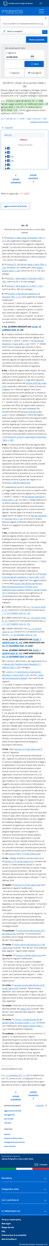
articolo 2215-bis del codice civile (19, 861)
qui (42, 23)
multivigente (35, 72)
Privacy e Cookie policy (11, 1219)
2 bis (12, 156)
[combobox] (24, 31)
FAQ (3, 1231)
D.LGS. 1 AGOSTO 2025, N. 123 (21, 641)
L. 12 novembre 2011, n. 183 (16, 1075)
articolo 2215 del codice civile (28, 749)
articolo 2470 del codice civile (28, 884)
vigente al (12, 52)
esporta (7, 1134)
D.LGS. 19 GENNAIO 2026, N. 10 (21, 328)
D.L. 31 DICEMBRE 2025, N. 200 (16, 645)
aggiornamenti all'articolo (15, 206)
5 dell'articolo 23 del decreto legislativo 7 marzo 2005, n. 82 (21, 673)
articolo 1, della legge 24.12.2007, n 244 (24, 286)
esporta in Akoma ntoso (13, 1138)
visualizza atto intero (39, 121)
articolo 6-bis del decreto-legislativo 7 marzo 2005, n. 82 (24, 575)
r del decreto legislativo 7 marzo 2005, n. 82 (23, 342)
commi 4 (10, 671)
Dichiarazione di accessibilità (14, 1235)
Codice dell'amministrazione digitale (23, 676)
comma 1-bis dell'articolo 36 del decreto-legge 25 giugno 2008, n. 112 (22, 1021)
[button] (32, 57)
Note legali (6, 1223)
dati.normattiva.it (9, 1239)
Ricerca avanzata (36, 39)
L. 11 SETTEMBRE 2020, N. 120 (16, 613)
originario (15, 72)
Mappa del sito (8, 1227)
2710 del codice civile (31, 853)
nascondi (9, 127)
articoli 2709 (13, 853)
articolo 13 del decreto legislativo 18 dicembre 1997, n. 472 (21, 295)
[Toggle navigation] (41, 11)
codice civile (25, 1008)
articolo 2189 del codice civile (17, 482)
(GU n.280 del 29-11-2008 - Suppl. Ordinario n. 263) (24, 118)
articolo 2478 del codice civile (28, 955)
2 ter (12, 160)
